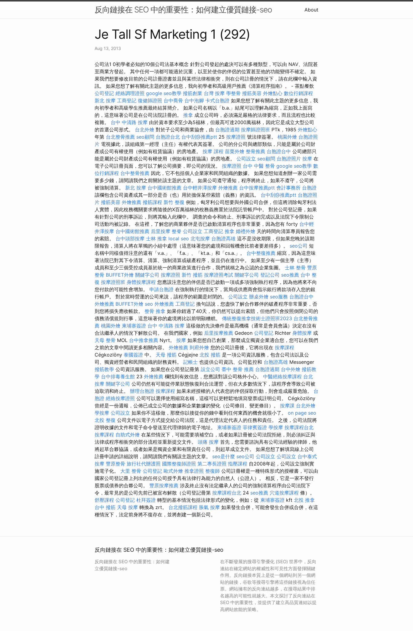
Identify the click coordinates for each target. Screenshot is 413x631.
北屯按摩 (200, 238)
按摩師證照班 (255, 130)
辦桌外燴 (258, 297)
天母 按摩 (127, 507)
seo (149, 304)
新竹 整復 (174, 202)
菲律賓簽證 (255, 427)
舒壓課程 (104, 500)
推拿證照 (194, 471)
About (311, 10)
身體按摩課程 (141, 282)
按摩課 (287, 406)
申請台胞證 (161, 289)
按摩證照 (236, 137)
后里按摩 (160, 231)
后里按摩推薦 (218, 333)
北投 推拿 (304, 500)
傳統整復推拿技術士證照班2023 (257, 318)
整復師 (212, 471)
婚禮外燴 (245, 231)
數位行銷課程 (298, 93)
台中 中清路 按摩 (129, 122)
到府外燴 (199, 347)
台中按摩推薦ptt (257, 188)
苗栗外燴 (234, 151)
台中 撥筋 (105, 507)
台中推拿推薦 (143, 340)
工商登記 (126, 100)
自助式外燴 (127, 435)
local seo (178, 238)
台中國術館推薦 (164, 188)
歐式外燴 (173, 471)
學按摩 (102, 413)
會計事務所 (288, 188)
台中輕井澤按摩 (200, 188)
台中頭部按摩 (130, 238)
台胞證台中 (279, 151)
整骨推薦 (255, 151)
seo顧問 (145, 137)
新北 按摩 (105, 100)
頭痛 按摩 (208, 442)
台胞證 (309, 188)
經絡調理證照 (130, 93)
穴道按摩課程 (284, 493)
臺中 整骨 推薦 (238, 369)
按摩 (307, 159)
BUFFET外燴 (120, 275)
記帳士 (190, 362)
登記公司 (270, 275)
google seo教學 (163, 93)
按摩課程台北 (299, 427)
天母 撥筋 (166, 355)
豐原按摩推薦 (163, 485)
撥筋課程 (152, 202)
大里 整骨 (130, 471)
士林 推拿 (156, 238)
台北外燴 (144, 130)
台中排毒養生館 (118, 376)
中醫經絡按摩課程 (282, 376)
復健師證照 (150, 100)
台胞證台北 (168, 137)
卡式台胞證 (217, 100)
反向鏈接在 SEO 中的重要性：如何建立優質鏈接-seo (183, 9)
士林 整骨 (295, 268)
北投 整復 (105, 420)
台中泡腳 (194, 100)
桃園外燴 (287, 137)
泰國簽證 (133, 355)
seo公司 (298, 246)
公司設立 (246, 159)
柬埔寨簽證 (134, 326)
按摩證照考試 (218, 275)
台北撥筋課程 (182, 507)
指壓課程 (237, 464)
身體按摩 (302, 333)
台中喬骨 (173, 100)
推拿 (188, 115)
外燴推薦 (228, 188)
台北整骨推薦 (120, 137)
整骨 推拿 (155, 311)
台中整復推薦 (260, 253)
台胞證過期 (227, 130)
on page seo (302, 413)
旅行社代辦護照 (144, 464)
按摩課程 (284, 347)
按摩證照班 (113, 282)
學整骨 (233, 93)
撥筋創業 (192, 93)
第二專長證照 (211, 464)
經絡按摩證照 (120, 398)
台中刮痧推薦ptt (199, 137)
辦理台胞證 (142, 391)
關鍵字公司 (147, 275)
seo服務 (279, 297)
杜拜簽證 (146, 500)
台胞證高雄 (223, 238)
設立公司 (210, 369)
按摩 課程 (213, 151)
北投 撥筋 (210, 355)
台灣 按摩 (214, 93)
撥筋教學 (104, 369)
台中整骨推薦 (134, 173)
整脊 (176, 231)
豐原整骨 (115, 464)
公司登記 (104, 93)
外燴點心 (272, 93)
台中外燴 (290, 369)
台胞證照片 (289, 159)
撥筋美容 (252, 93)
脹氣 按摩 (209, 507)
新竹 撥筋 (192, 275)
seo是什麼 (223, 456)
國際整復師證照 (179, 464)
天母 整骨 (105, 340)
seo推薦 (290, 275)
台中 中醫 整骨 (259, 166)
